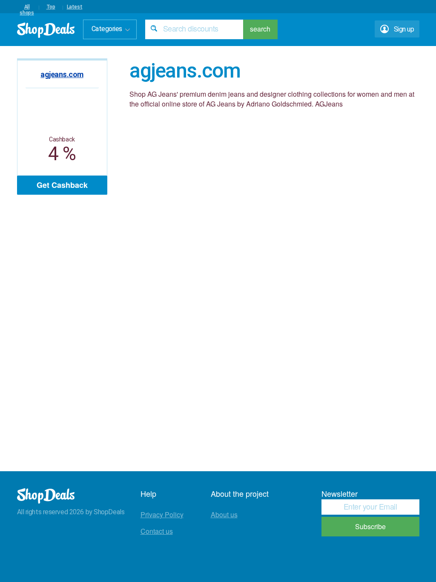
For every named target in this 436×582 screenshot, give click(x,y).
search (260, 29)
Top (50, 7)
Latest (75, 7)
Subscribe (370, 526)
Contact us (157, 531)
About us (224, 514)
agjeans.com (61, 74)
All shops (27, 7)
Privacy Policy (162, 514)
